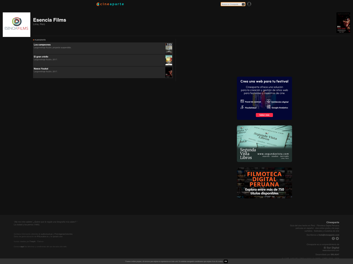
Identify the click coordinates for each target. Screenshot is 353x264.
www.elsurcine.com (331, 250)
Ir (243, 4)
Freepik (33, 241)
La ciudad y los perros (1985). (27, 224)
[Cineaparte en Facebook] (333, 238)
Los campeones (42, 44)
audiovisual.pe (46, 234)
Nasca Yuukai (41, 68)
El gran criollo (41, 56)
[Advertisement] (199, 56)
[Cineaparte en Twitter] (337, 238)
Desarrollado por (327, 254)
